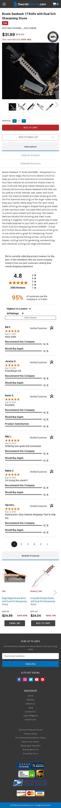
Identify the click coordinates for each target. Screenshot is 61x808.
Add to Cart (43, 623)
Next (57, 104)
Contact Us (30, 711)
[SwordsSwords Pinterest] (42, 679)
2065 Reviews (20, 287)
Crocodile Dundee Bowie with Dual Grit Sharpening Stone (42, 601)
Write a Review (31, 318)
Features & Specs (30, 155)
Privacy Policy (30, 733)
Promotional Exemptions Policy (30, 737)
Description (30, 146)
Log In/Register (30, 715)
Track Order (30, 719)
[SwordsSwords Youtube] (36, 679)
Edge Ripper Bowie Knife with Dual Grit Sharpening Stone (14, 601)
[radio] (35, 275)
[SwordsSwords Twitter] (31, 679)
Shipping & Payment (30, 745)
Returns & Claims (30, 741)
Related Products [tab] (30, 555)
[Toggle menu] (4, 4)
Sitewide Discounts (30, 163)
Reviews (30, 699)
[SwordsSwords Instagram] (25, 679)
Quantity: (6, 121)
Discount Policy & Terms (30, 730)
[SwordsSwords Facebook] (19, 679)
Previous (4, 104)
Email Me (14, 623)
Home (30, 696)
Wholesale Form (30, 749)
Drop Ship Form (30, 753)
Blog (30, 707)
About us (30, 703)
